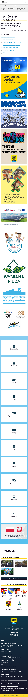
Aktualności (4, 684)
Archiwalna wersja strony (7, 690)
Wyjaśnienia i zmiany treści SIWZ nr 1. (12, 42)
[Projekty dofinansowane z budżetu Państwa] (14, 531)
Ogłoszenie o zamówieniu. (9, 39)
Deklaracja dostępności (21, 688)
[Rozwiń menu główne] (25, 2)
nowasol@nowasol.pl (6, 651)
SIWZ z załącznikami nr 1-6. (8, 37)
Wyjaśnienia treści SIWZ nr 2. (10, 47)
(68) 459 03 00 (14, 634)
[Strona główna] (5, 2)
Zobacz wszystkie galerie (14, 578)
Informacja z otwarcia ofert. (10, 50)
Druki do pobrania (12, 684)
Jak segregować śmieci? (7, 688)
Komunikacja (21, 684)
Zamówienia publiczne (12, 686)
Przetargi (3, 686)
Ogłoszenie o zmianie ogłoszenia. (11, 45)
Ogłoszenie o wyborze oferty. (10, 53)
